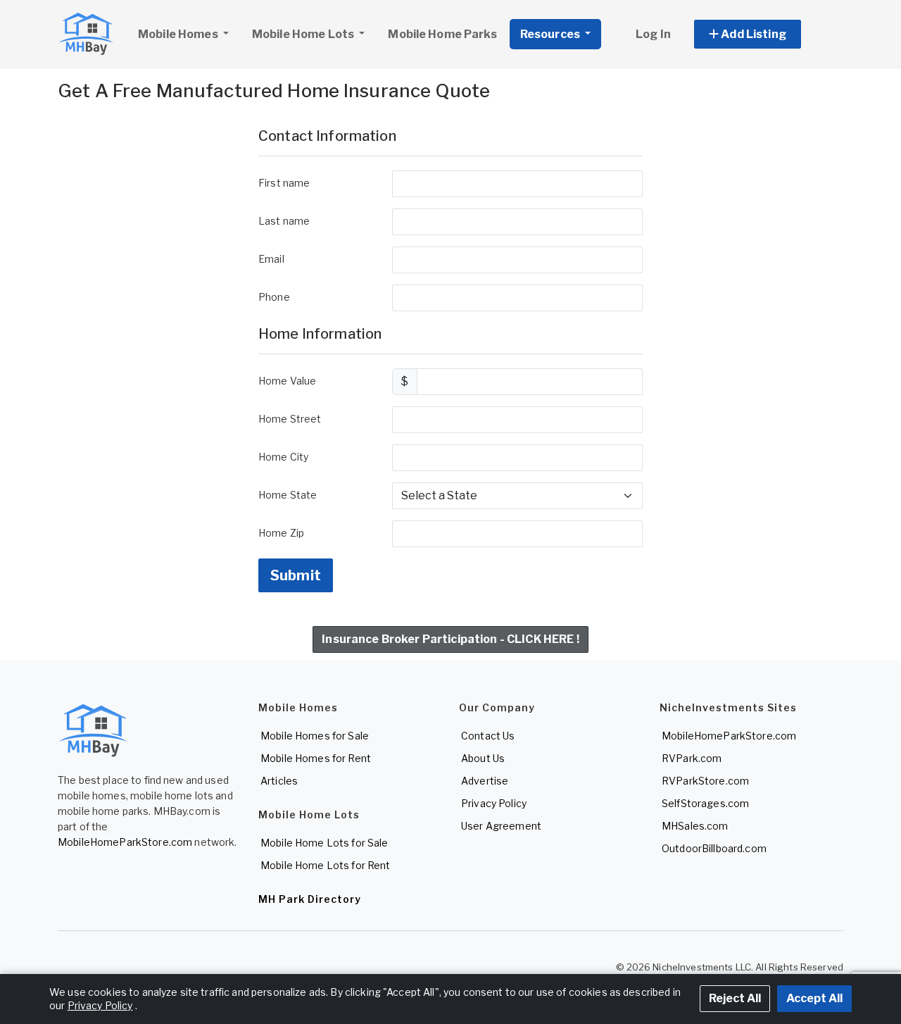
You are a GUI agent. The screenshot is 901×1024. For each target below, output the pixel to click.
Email (271, 259)
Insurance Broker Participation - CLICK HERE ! (450, 639)
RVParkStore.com (705, 781)
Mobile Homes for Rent (315, 758)
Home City (283, 457)
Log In (653, 34)
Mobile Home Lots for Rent (325, 865)
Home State (287, 495)
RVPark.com (692, 758)
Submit (295, 575)
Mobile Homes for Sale (314, 736)
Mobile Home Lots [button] (304, 34)
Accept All (814, 998)
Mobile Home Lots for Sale (324, 843)
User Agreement (501, 826)
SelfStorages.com (705, 803)
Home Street (290, 419)
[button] (763, 34)
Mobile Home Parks (442, 34)
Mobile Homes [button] (179, 34)
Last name (284, 221)
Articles (279, 781)
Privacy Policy (494, 803)
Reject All (735, 998)
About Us (483, 758)
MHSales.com (695, 826)
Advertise (484, 781)
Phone (274, 297)
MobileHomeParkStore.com (125, 842)
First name (284, 183)
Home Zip (281, 533)
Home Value (287, 381)
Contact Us (488, 736)
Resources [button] (551, 34)
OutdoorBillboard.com (714, 848)
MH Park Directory (309, 899)
